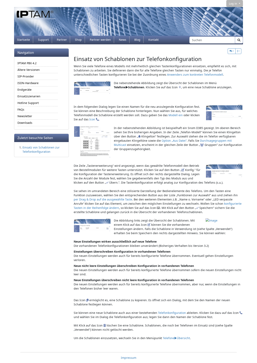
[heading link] (205, 59)
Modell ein (175, 115)
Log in (233, 3)
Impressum (128, 358)
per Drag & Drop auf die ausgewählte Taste (103, 199)
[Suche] (239, 40)
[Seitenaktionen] (238, 51)
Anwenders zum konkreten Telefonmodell (195, 74)
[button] (232, 51)
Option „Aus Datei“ (174, 140)
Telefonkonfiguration (172, 313)
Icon (92, 119)
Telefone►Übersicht (176, 338)
